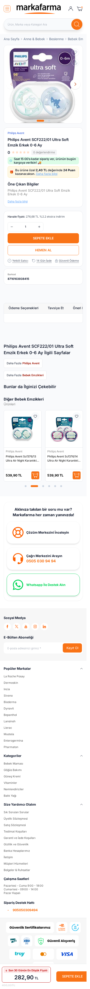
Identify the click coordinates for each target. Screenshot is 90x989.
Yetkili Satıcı (20, 260)
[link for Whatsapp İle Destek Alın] (43, 585)
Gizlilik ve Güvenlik (16, 844)
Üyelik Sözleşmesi (16, 818)
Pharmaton (11, 747)
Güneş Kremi (12, 776)
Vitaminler (10, 782)
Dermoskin (11, 682)
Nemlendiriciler (14, 789)
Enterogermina (13, 740)
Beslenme (56, 39)
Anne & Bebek (34, 39)
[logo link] (39, 9)
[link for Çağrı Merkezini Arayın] (43, 559)
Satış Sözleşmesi (15, 825)
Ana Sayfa (11, 39)
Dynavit (9, 708)
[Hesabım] (71, 8)
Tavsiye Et (56, 308)
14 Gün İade (44, 260)
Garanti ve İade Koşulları (20, 838)
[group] (43, 84)
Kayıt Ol (72, 648)
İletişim (8, 857)
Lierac (8, 727)
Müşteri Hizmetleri (16, 863)
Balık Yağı (10, 795)
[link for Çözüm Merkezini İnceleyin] (43, 532)
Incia (7, 689)
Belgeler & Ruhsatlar (17, 870)
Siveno (8, 695)
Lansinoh (9, 721)
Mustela (9, 734)
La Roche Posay (14, 676)
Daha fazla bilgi (46, 174)
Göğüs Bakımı (13, 770)
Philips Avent (14, 451)
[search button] (76, 24)
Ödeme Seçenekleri (24, 308)
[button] (40, 121)
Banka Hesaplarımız (17, 850)
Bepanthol (10, 715)
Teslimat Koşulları (15, 831)
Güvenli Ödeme (69, 260)
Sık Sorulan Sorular (16, 812)
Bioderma (10, 702)
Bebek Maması (13, 763)
